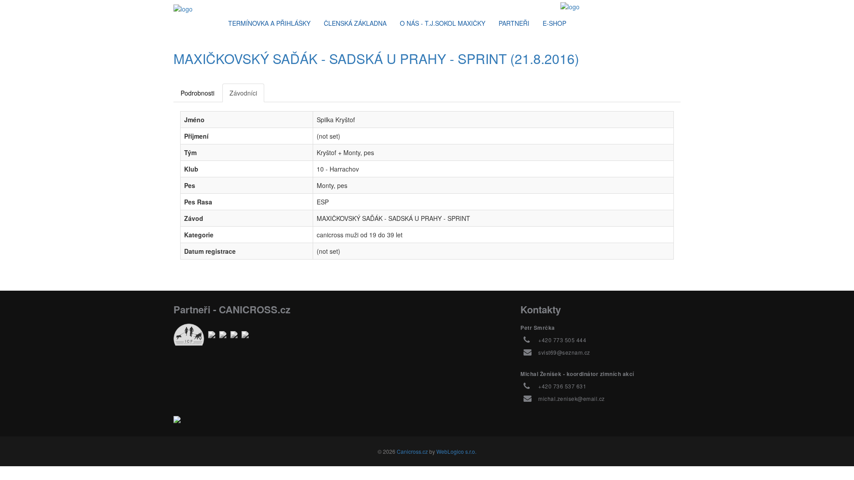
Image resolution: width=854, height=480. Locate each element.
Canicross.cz (412, 451)
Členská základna (355, 23)
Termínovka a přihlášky (269, 23)
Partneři (514, 23)
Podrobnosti (197, 92)
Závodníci (243, 92)
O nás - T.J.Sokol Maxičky (442, 23)
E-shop (554, 23)
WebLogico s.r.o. (456, 451)
